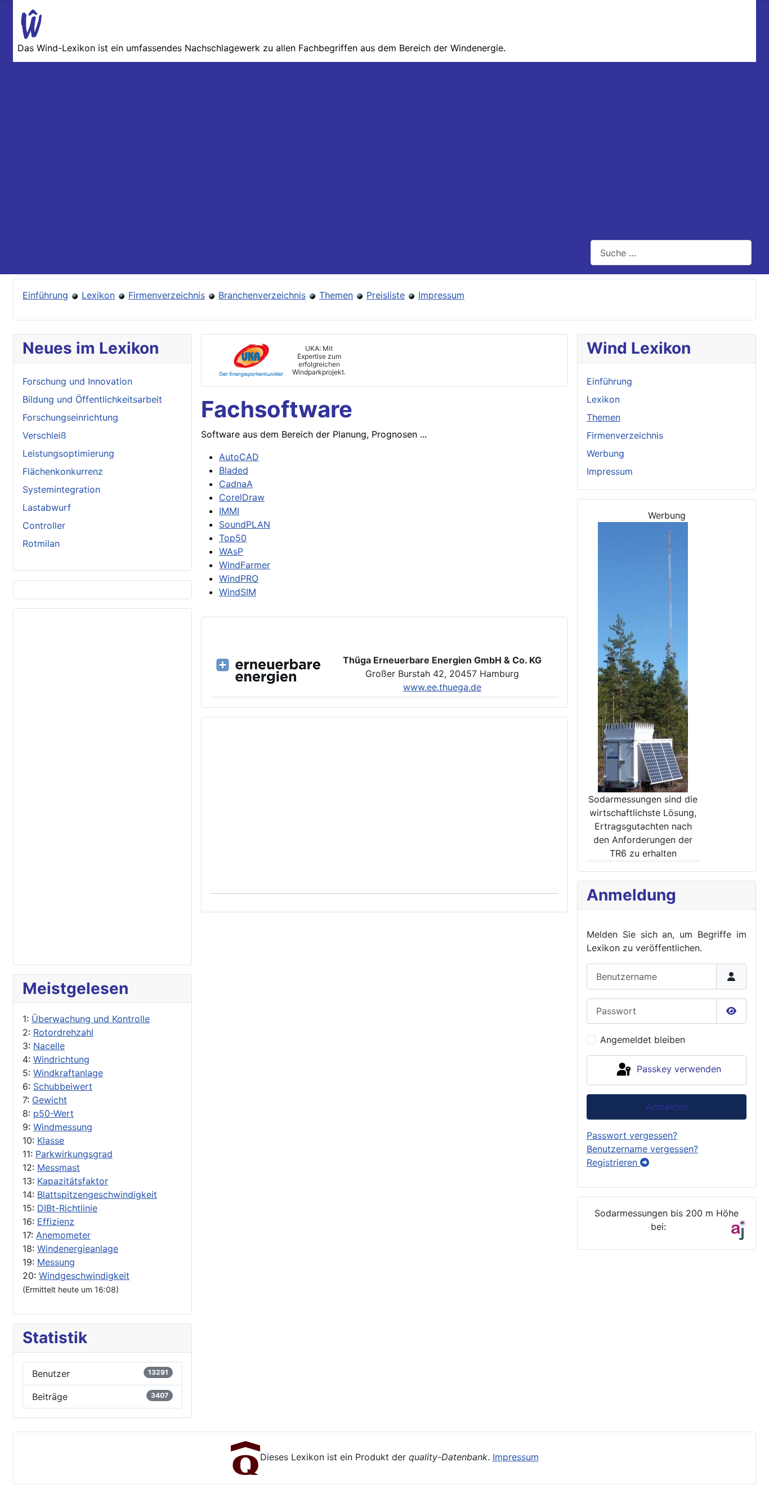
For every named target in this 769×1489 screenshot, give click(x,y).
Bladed (233, 470)
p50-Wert (53, 1113)
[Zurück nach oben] (749, 1468)
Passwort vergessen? (632, 1135)
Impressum (441, 295)
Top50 (233, 537)
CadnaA (236, 483)
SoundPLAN (244, 524)
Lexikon (98, 295)
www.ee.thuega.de (442, 687)
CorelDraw (242, 497)
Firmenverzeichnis (166, 295)
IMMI (229, 510)
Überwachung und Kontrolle (91, 1018)
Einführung (45, 295)
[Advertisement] (384, 146)
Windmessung (62, 1127)
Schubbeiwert (62, 1086)
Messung (56, 1262)
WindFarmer (244, 564)
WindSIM (237, 592)
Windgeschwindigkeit (84, 1275)
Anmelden (667, 1106)
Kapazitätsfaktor (72, 1181)
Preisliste (385, 295)
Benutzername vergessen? (642, 1148)
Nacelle (49, 1045)
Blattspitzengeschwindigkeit (97, 1194)
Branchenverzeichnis (262, 295)
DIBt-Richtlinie (67, 1208)
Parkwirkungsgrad (74, 1154)
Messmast (58, 1167)
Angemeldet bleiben (642, 1039)
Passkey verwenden (677, 1069)
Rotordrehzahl (63, 1032)
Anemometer (63, 1235)
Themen (336, 295)
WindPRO (238, 578)
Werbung (605, 453)
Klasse (50, 1140)
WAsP (231, 551)
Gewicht (49, 1099)
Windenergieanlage (77, 1248)
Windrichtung (61, 1059)
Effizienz (55, 1221)
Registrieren (613, 1162)
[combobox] (671, 252)
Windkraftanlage (68, 1072)
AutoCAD (239, 456)
